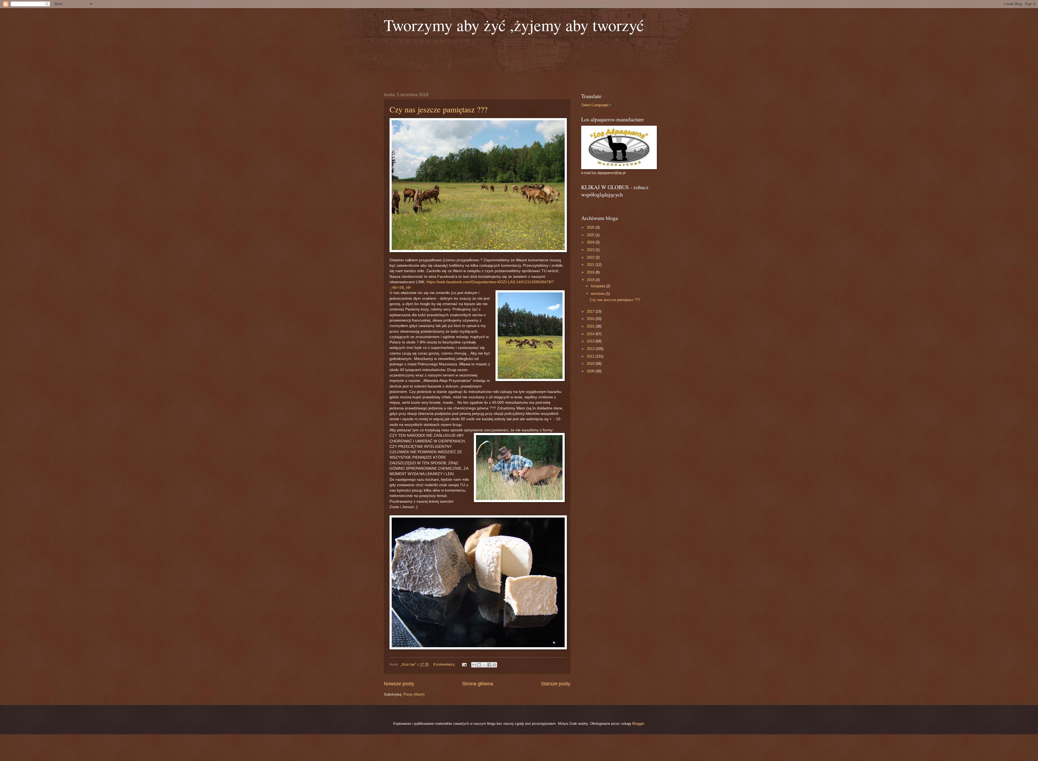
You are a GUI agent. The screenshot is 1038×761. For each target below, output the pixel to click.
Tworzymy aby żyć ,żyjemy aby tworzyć (514, 25)
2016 (591, 319)
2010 (591, 364)
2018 (591, 280)
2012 (591, 349)
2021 (591, 265)
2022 (591, 257)
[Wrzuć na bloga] (479, 664)
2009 (591, 371)
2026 (591, 227)
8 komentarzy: (445, 664)
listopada (598, 286)
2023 (591, 250)
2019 (591, 272)
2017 (591, 311)
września (598, 294)
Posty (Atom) (414, 694)
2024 (591, 242)
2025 (591, 235)
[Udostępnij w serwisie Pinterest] (494, 664)
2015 (591, 326)
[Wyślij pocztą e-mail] (474, 664)
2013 (591, 341)
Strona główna (477, 683)
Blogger (638, 724)
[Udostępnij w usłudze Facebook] (489, 664)
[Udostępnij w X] (484, 664)
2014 (591, 334)
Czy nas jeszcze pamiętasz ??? (438, 109)
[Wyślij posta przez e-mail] (464, 664)
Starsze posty (555, 683)
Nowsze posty (399, 683)
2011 (591, 356)
